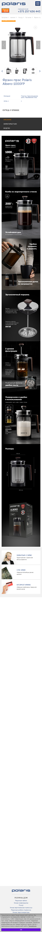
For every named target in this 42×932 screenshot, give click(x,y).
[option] (21, 43)
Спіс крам (21, 570)
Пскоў (21, 905)
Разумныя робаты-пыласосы (21, 910)
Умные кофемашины (21, 903)
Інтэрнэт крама (24, 585)
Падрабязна (32, 926)
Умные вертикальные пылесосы (21, 908)
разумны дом (21, 898)
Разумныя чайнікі (21, 901)
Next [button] (38, 45)
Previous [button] (4, 45)
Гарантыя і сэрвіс (24, 555)
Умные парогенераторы (21, 912)
